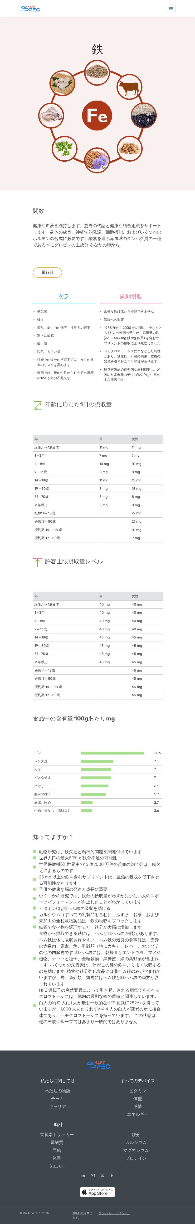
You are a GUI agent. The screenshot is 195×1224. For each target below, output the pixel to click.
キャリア (57, 1106)
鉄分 (136, 1134)
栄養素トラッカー (57, 1134)
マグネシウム (136, 1150)
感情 (137, 1106)
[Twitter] (102, 1175)
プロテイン (136, 1158)
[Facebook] (112, 1175)
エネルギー (137, 1114)
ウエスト (56, 1166)
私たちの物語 (57, 1090)
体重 (57, 1158)
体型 (137, 1098)
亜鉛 (57, 1150)
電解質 (47, 272)
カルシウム (136, 1142)
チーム (57, 1098)
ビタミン (137, 1090)
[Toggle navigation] (171, 8)
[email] (93, 1175)
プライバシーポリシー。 (114, 1213)
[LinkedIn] (83, 1175)
